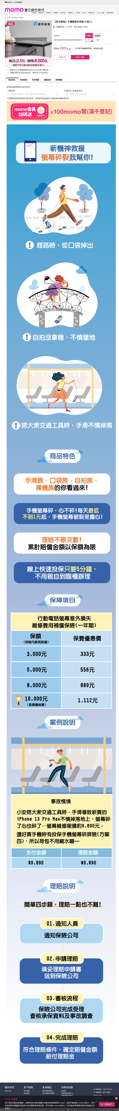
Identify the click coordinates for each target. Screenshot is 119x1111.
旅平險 (63, 13)
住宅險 (77, 13)
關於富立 (92, 13)
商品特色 (11, 80)
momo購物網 (17, 2)
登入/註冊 (101, 13)
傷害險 (48, 13)
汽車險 (33, 13)
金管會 (63, 1091)
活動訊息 (47, 80)
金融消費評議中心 (67, 1095)
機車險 (41, 13)
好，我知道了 (106, 1104)
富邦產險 (14, 18)
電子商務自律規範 (48, 1093)
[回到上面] (114, 1063)
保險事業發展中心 (67, 1093)
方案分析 (62, 57)
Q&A (84, 13)
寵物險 (70, 13)
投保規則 (23, 80)
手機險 (55, 13)
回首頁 (9, 2)
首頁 (8, 18)
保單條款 (59, 80)
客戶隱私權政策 (47, 1091)
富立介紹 (8, 1091)
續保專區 (110, 13)
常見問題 (35, 80)
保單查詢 (27, 1093)
